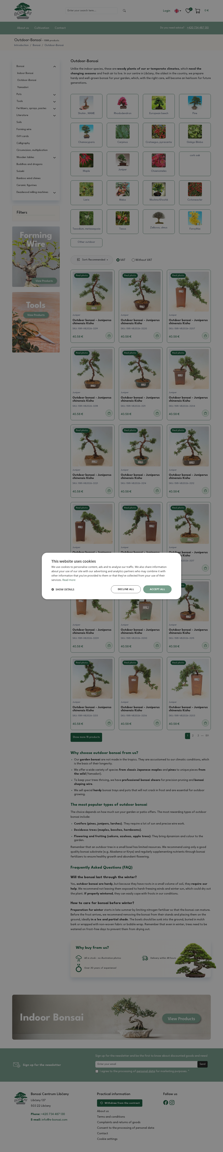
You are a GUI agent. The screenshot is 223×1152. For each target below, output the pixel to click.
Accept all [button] (157, 589)
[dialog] (111, 576)
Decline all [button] (126, 589)
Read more (68, 580)
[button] (62, 589)
